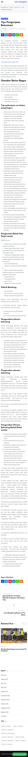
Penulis (4, 28)
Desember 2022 (5, 695)
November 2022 (5, 700)
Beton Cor (4, 646)
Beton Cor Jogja (20, 737)
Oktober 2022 (4, 704)
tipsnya (17, 45)
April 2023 (4, 687)
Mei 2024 (3, 675)
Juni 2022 (3, 716)
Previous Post (8, 593)
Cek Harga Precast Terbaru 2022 (10, 62)
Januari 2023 (4, 691)
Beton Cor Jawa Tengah (8, 733)
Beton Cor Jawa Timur (7, 737)
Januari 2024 (4, 679)
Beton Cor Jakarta (18, 726)
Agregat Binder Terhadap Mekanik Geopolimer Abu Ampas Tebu (14, 598)
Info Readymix (21, 2)
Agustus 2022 (5, 712)
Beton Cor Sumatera (7, 744)
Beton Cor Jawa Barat (7, 730)
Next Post (21, 610)
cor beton (10, 43)
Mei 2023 (3, 683)
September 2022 (5, 708)
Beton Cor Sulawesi (20, 740)
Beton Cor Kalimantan (7, 740)
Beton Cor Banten (6, 726)
